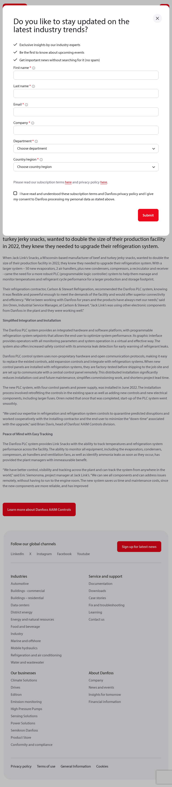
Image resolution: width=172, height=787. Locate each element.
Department (23, 141)
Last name (22, 86)
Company (21, 122)
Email (18, 104)
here (68, 182)
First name (22, 67)
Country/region (26, 159)
